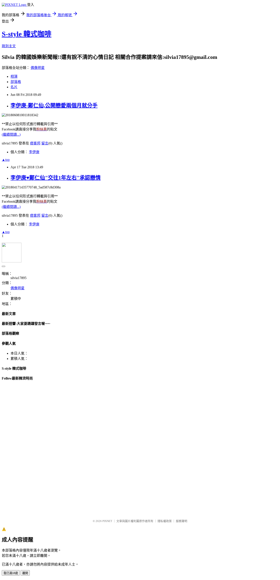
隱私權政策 (165, 521)
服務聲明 (181, 521)
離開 (25, 573)
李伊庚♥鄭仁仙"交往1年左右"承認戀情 (55, 178)
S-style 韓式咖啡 (26, 34)
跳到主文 (9, 46)
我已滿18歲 (11, 573)
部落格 (15, 82)
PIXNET (107, 521)
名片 (14, 87)
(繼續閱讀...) (11, 134)
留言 (44, 143)
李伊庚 (34, 152)
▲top (6, 160)
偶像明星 (38, 68)
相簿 (14, 76)
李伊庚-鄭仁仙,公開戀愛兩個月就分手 (54, 105)
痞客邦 (35, 143)
